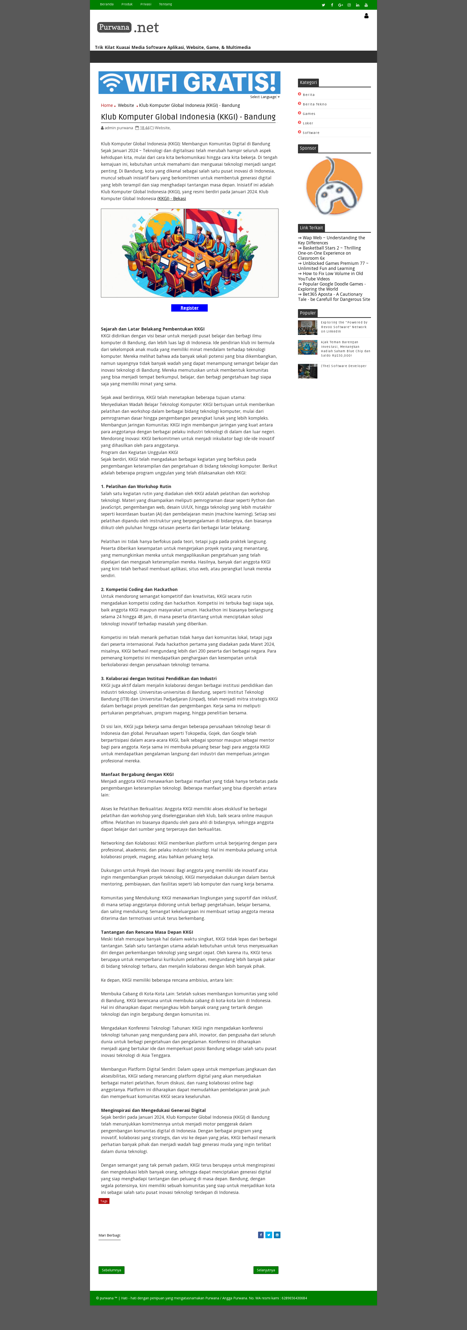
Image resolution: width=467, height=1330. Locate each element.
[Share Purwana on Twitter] (268, 1235)
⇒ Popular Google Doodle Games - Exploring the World (332, 286)
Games (309, 114)
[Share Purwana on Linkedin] (277, 1235)
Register (189, 308)
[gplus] (340, 5)
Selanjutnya (266, 1270)
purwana (107, 1298)
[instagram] (349, 5)
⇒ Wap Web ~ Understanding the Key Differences (331, 240)
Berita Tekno (315, 104)
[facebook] (332, 5)
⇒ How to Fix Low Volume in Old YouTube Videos (330, 275)
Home (107, 105)
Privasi (145, 4)
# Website (119, 1201)
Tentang (165, 4)
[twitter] (323, 5)
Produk (127, 4)
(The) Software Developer (344, 366)
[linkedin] (357, 5)
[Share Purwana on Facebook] (261, 1235)
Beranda (107, 4)
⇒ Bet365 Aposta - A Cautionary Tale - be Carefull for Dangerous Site (334, 296)
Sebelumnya (111, 1270)
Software (311, 133)
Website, (163, 127)
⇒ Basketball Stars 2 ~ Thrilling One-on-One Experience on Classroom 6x (329, 253)
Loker (308, 123)
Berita (309, 95)
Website (126, 105)
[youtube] (366, 5)
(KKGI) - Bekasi (171, 198)
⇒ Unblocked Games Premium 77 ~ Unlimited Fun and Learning (333, 265)
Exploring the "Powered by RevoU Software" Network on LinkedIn (344, 327)
